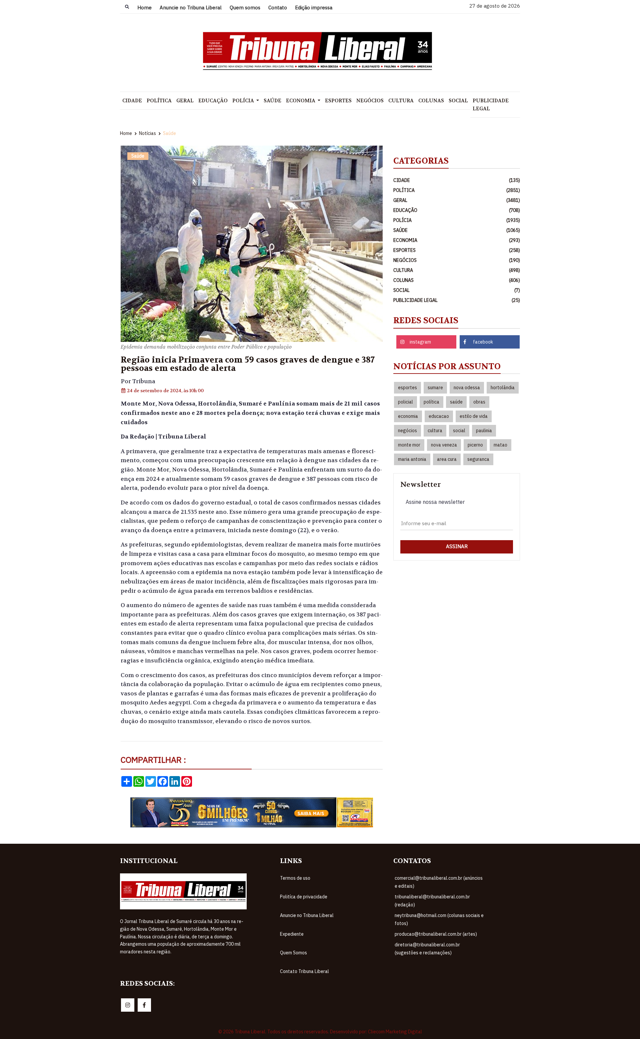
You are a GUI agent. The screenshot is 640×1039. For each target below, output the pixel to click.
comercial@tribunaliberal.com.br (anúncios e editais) (439, 882)
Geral (185, 100)
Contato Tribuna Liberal (304, 971)
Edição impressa (313, 7)
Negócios (370, 100)
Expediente (292, 934)
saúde (456, 402)
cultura (435, 431)
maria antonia (412, 459)
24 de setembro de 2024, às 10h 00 (165, 391)
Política (159, 100)
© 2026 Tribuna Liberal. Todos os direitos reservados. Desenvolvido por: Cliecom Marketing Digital (320, 1032)
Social (458, 100)
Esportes (338, 100)
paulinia (484, 431)
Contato (277, 7)
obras (479, 402)
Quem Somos (293, 953)
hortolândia (503, 388)
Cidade (132, 100)
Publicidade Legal (491, 104)
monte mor (409, 445)
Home (144, 7)
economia (408, 416)
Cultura (401, 100)
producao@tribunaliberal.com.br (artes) (436, 934)
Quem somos (245, 7)
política (431, 402)
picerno (475, 445)
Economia (301, 100)
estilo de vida (474, 416)
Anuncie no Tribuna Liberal (191, 7)
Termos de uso (295, 878)
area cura (447, 459)
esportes (407, 388)
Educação (213, 100)
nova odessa (467, 388)
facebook (483, 342)
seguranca (478, 459)
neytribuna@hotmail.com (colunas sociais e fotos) (439, 919)
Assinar (457, 546)
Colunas (431, 100)
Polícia (243, 100)
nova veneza (444, 445)
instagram (420, 342)
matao (500, 445)
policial (405, 402)
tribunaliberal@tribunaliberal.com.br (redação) (432, 901)
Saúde (272, 100)
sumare (435, 388)
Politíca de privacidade (303, 897)
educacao (439, 416)
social (459, 431)
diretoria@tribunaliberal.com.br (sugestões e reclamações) (427, 949)
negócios (407, 431)
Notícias (147, 133)
